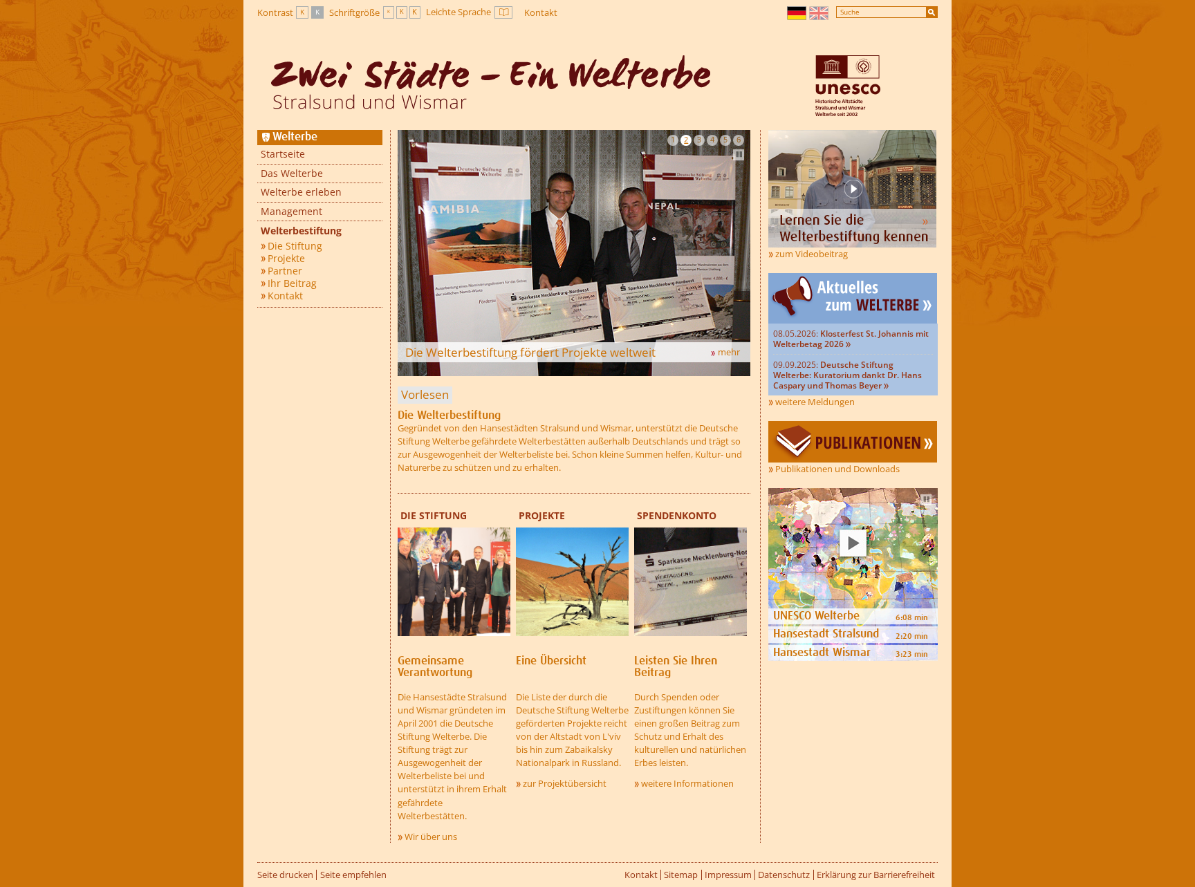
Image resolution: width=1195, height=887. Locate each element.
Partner (285, 271)
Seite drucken (285, 875)
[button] (672, 140)
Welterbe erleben (301, 191)
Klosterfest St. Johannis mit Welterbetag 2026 (851, 338)
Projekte (286, 258)
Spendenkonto (676, 515)
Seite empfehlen (353, 875)
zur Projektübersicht (564, 783)
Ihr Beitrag (292, 283)
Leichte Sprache (469, 12)
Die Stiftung (295, 246)
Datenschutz (784, 875)
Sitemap (681, 875)
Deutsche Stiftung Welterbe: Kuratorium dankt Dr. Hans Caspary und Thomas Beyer (847, 375)
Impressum (728, 875)
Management (291, 211)
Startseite (283, 153)
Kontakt (540, 12)
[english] (819, 13)
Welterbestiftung (301, 230)
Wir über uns (431, 836)
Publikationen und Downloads (837, 469)
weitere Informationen (687, 783)
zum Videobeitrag (811, 254)
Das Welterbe (292, 173)
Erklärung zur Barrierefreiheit (876, 875)
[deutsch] (797, 13)
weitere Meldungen (815, 401)
